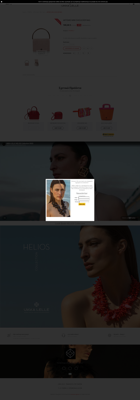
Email (76, 197)
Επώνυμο (77, 201)
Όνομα (76, 199)
